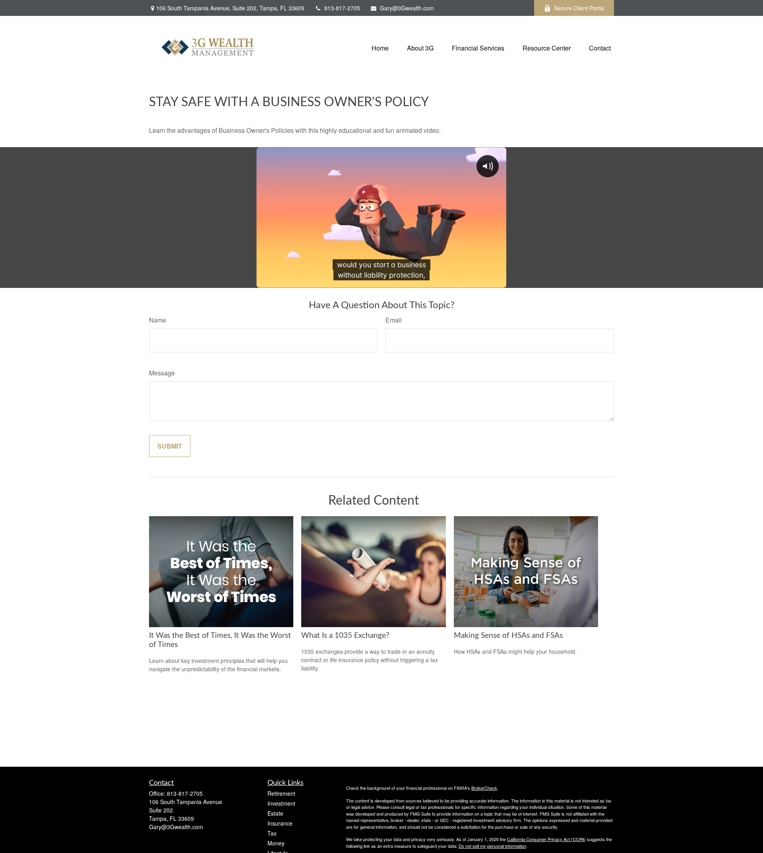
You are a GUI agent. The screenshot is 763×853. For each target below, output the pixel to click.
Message (162, 372)
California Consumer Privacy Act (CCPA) (546, 839)
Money (276, 843)
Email (393, 319)
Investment (281, 803)
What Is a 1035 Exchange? (345, 635)
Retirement (281, 793)
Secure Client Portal (579, 8)
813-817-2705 (342, 8)
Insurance (279, 823)
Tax (272, 833)
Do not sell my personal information (492, 846)
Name (157, 319)
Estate (275, 813)
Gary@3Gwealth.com (407, 8)
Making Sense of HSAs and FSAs (508, 635)
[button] (380, 47)
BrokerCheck (484, 788)
